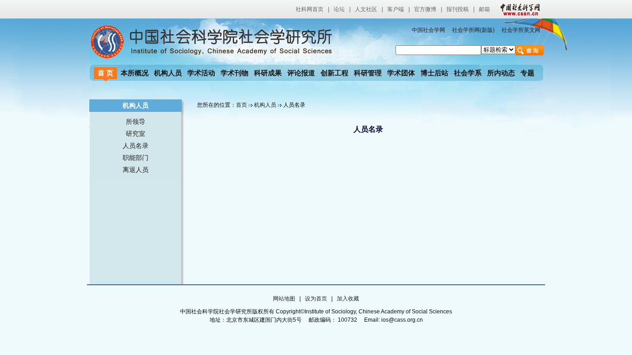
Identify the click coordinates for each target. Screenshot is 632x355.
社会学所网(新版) (473, 30)
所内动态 (501, 73)
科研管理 (368, 73)
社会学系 (468, 73)
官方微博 (425, 9)
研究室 (135, 133)
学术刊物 (234, 73)
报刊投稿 (457, 9)
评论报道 (301, 73)
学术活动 (201, 73)
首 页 (105, 73)
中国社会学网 (428, 30)
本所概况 (135, 73)
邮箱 (484, 9)
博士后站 (434, 73)
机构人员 (168, 73)
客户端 (395, 9)
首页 (241, 105)
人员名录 (136, 145)
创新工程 (334, 73)
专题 (527, 73)
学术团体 (401, 73)
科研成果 (268, 73)
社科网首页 (309, 9)
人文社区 (366, 9)
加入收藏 (348, 298)
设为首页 (316, 298)
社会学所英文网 (521, 30)
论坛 (339, 9)
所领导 (135, 121)
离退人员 (136, 169)
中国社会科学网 (518, 9)
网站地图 (284, 298)
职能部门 (136, 157)
